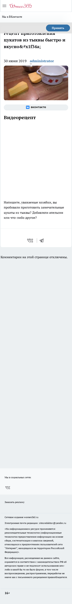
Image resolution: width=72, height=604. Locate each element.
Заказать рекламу (14, 502)
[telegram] (43, 240)
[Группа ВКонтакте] (36, 107)
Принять (58, 28)
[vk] (30, 240)
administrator (42, 61)
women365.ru (31, 517)
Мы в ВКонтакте (12, 17)
